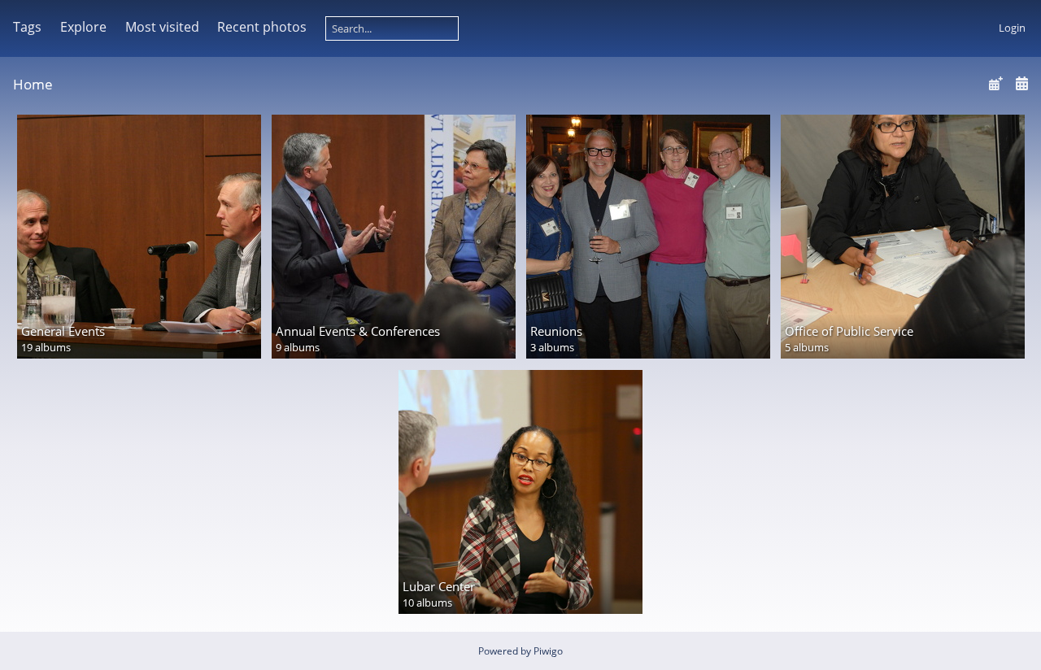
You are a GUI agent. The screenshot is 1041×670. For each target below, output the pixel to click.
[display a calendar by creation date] (1021, 83)
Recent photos (262, 27)
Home (33, 84)
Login (1012, 27)
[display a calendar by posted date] (995, 83)
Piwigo (548, 651)
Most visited (162, 27)
